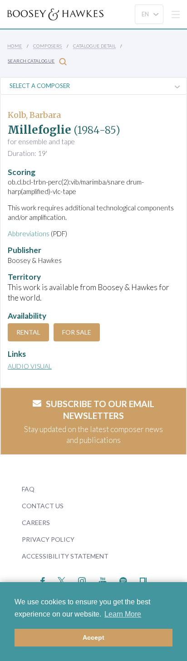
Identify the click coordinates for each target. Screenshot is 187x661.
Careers (36, 522)
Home (14, 46)
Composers (47, 46)
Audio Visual (30, 366)
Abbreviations (28, 233)
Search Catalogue (31, 60)
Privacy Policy (48, 539)
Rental (28, 332)
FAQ (28, 489)
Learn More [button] (122, 614)
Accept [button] (93, 637)
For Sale (76, 332)
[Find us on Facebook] (42, 579)
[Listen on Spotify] (123, 579)
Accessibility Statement (65, 556)
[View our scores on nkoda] (143, 579)
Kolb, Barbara (34, 115)
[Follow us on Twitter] (61, 579)
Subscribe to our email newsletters (100, 410)
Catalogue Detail (94, 46)
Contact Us (43, 506)
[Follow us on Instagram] (82, 579)
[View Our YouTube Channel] (102, 579)
